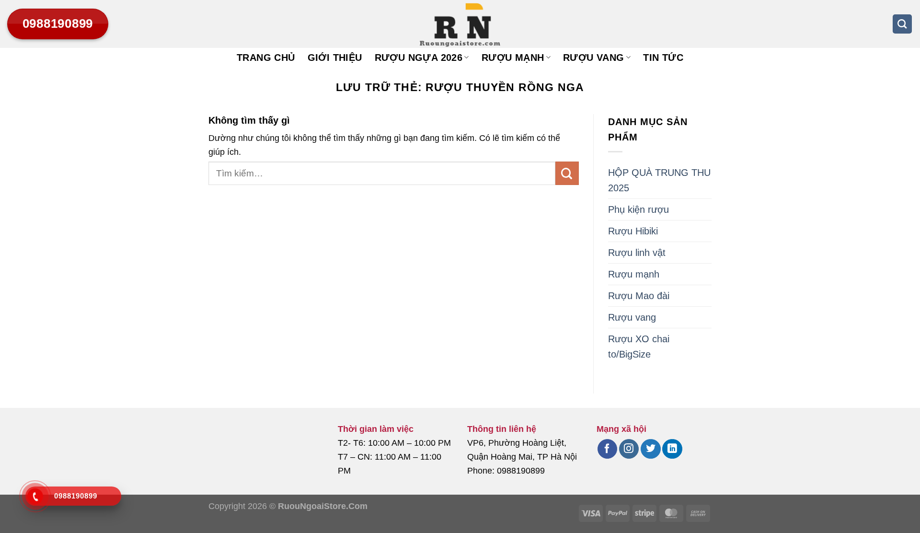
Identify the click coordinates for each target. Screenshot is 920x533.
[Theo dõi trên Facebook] (607, 449)
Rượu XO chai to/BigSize (638, 346)
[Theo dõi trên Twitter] (650, 449)
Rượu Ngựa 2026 (419, 57)
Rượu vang (593, 57)
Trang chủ (266, 57)
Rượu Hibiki (633, 231)
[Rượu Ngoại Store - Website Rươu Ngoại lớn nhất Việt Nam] (460, 24)
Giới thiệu (335, 57)
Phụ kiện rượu (638, 209)
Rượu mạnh (513, 57)
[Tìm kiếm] (902, 24)
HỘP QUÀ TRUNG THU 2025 (659, 180)
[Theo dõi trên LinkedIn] (672, 449)
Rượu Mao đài (638, 295)
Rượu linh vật (637, 252)
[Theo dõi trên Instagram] (629, 449)
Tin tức (663, 57)
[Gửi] (567, 173)
